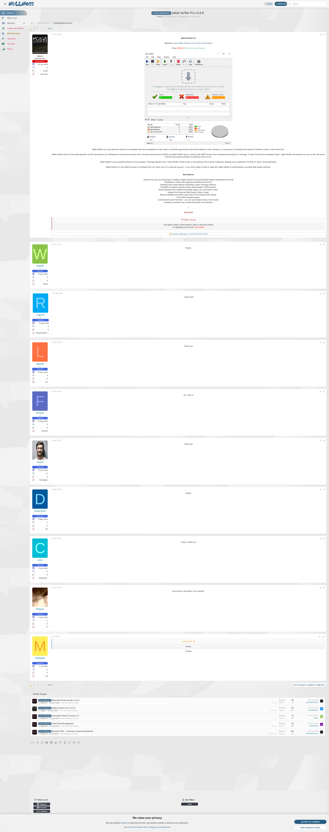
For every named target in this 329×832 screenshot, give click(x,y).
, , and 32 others (190, 234)
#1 (324, 34)
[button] (5, 4)
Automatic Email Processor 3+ (65, 715)
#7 (324, 490)
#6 (324, 440)
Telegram (43, 804)
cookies (123, 823)
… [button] (41, 28)
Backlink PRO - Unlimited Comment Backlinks (72, 731)
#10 (323, 637)
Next (50, 28)
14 (272, 734)
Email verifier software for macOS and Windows (192, 43)
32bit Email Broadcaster (63, 723)
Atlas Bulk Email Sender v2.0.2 (65, 700)
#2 (324, 244)
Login (190, 804)
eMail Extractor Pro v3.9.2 (63, 708)
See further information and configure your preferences (147, 827)
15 (275, 734)
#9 (324, 588)
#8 (324, 539)
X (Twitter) (43, 811)
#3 (324, 293)
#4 (324, 342)
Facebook (43, 808)
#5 (324, 391)
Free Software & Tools (70, 703)
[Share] (320, 34)
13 (268, 734)
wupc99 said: (187, 641)
